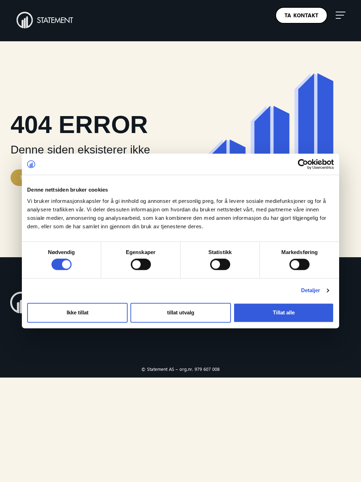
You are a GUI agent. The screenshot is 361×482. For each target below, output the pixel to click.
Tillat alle (284, 312)
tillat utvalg (180, 312)
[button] (341, 15)
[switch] (141, 264)
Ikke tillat (77, 312)
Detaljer (310, 291)
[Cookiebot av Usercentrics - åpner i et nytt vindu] (303, 164)
